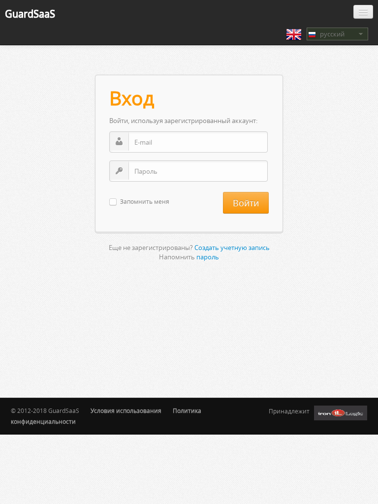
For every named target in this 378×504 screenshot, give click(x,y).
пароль (207, 256)
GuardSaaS (30, 13)
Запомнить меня (144, 202)
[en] (294, 34)
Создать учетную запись (232, 247)
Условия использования (126, 411)
